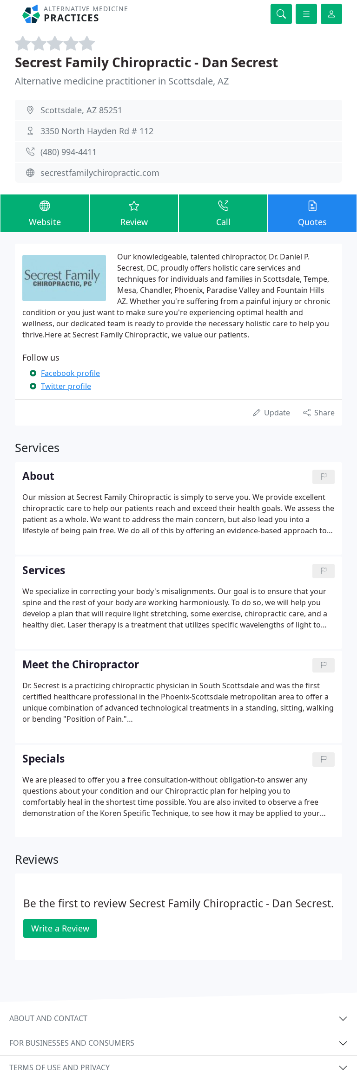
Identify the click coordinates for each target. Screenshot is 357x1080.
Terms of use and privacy (59, 1067)
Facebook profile (70, 373)
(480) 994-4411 (68, 151)
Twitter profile (66, 386)
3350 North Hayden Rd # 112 (96, 130)
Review (134, 221)
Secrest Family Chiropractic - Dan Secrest (146, 62)
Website (45, 221)
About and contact (48, 1018)
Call (223, 221)
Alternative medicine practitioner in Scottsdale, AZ (122, 81)
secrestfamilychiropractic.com (99, 172)
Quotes (312, 221)
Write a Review (60, 928)
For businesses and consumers (71, 1043)
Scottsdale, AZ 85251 (81, 110)
